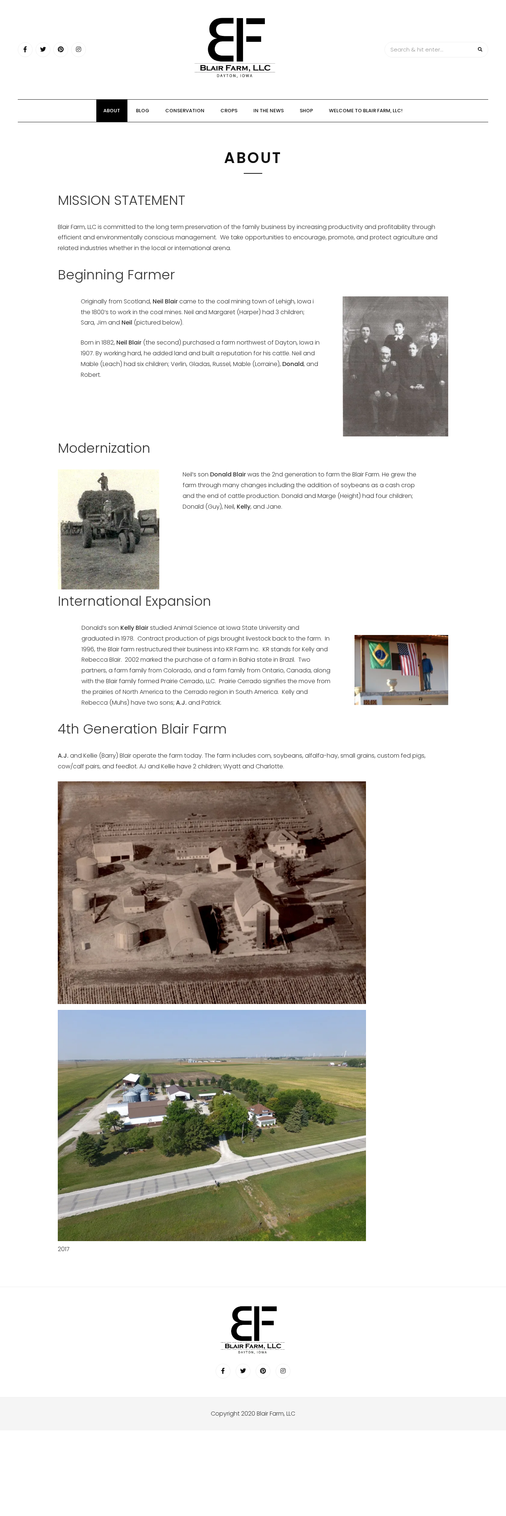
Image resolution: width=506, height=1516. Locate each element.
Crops (228, 110)
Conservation (184, 110)
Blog (142, 110)
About (111, 110)
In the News (268, 110)
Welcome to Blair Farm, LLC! (366, 110)
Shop (306, 110)
